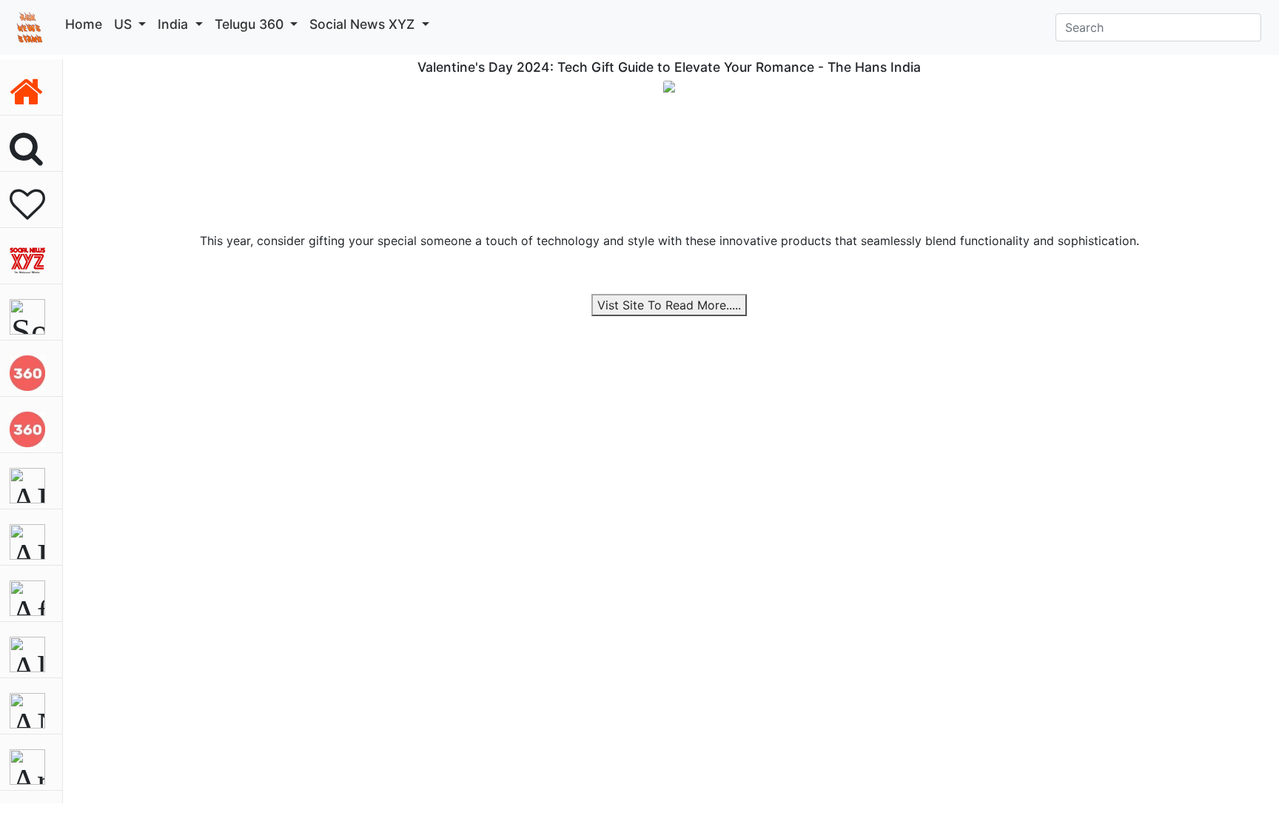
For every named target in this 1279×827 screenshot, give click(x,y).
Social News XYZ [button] (363, 24)
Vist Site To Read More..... (669, 305)
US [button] (124, 24)
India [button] (175, 24)
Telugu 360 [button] (251, 24)
